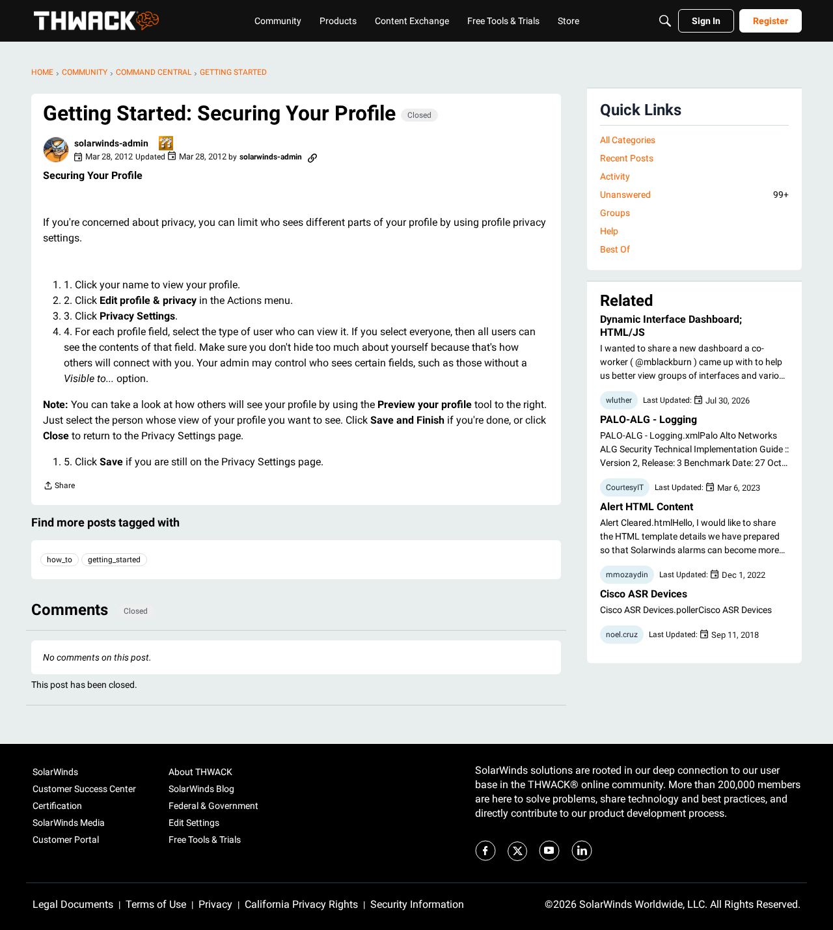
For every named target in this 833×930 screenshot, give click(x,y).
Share (59, 487)
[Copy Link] (312, 157)
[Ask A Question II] (166, 144)
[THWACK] (96, 21)
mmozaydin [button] (627, 574)
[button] (56, 150)
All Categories (627, 140)
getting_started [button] (114, 559)
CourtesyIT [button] (625, 487)
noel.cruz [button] (622, 634)
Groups (615, 213)
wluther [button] (619, 400)
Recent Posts (626, 158)
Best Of (615, 249)
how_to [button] (59, 559)
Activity (615, 176)
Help (609, 231)
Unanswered (694, 194)
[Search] (665, 21)
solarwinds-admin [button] (111, 143)
